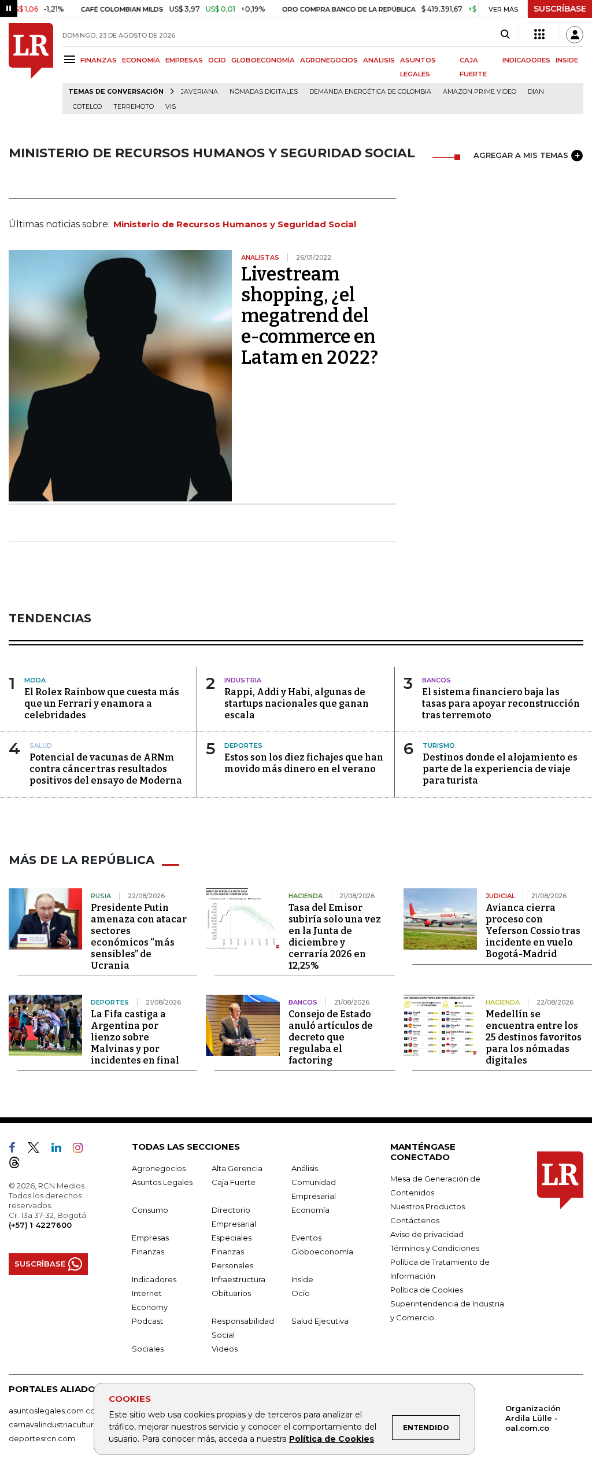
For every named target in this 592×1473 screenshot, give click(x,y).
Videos (225, 1348)
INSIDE (567, 60)
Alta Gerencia (237, 1168)
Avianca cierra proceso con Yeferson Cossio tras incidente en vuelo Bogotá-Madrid (533, 930)
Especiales (231, 1237)
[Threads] (19, 1164)
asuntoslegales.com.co (52, 1410)
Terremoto (133, 106)
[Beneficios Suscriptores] (539, 34)
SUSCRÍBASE (560, 8)
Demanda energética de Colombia (370, 91)
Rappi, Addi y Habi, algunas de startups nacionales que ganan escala (296, 703)
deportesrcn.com (42, 1438)
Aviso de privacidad (427, 1234)
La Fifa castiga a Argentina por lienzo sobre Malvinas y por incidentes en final (135, 1037)
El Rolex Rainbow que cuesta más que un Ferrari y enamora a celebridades (101, 703)
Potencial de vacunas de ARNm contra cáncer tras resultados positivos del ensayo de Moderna (105, 769)
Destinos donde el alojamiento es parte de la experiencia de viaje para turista (500, 769)
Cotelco (87, 106)
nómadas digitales (264, 91)
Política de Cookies (331, 1439)
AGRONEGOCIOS (329, 60)
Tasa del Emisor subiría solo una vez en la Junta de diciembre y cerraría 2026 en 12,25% (334, 936)
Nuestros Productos (427, 1206)
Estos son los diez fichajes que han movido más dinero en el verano (303, 763)
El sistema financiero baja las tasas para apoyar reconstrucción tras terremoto (501, 703)
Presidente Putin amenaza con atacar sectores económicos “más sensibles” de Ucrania (139, 936)
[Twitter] (38, 1149)
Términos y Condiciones (434, 1248)
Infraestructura (238, 1279)
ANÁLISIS (379, 60)
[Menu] (71, 59)
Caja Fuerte (234, 1182)
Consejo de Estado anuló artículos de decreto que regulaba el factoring (330, 1037)
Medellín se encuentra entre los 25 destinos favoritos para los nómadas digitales (534, 1037)
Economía (310, 1209)
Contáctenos (414, 1220)
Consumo (150, 1209)
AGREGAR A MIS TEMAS (520, 155)
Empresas (150, 1237)
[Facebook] (17, 1149)
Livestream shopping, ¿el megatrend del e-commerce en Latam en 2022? (309, 315)
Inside (302, 1279)
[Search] (505, 34)
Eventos (306, 1237)
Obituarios (231, 1293)
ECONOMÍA (141, 60)
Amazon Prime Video (479, 91)
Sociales (148, 1348)
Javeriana (199, 91)
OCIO (217, 60)
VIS (170, 106)
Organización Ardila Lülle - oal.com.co (533, 1418)
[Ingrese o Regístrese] (574, 34)
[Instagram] (82, 1149)
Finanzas (148, 1251)
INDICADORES (526, 60)
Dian (536, 91)
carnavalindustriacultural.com (64, 1424)
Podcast (147, 1321)
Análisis (304, 1168)
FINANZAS (98, 60)
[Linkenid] (61, 1149)
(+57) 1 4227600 (40, 1225)
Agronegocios (159, 1168)
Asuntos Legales (162, 1182)
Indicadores (154, 1279)
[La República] (31, 68)
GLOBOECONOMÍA (263, 60)
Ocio (300, 1293)
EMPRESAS (184, 60)
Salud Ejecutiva (320, 1321)
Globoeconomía (322, 1251)
